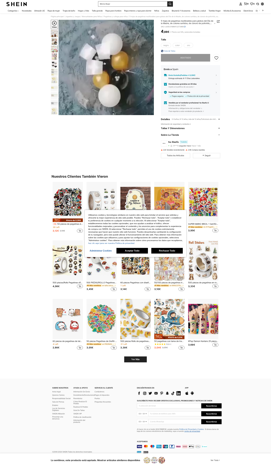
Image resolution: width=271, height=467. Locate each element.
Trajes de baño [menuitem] (69, 11)
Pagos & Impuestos (102, 395)
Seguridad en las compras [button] (179, 92)
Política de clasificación (82, 417)
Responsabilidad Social (61, 398)
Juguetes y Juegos (72, 17)
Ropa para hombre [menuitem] (113, 11)
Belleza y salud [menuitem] (199, 11)
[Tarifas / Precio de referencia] (170, 32)
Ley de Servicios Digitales (58, 409)
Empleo (55, 405)
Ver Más (135, 359)
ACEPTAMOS (142, 442)
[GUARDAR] (216, 58)
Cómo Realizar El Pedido (80, 403)
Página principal (57, 17)
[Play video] (106, 67)
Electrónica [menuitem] (248, 11)
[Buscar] (170, 4)
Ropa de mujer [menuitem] (54, 11)
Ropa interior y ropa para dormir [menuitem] (137, 11)
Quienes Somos (58, 395)
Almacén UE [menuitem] (39, 11)
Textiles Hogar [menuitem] (215, 11)
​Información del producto (79, 421)
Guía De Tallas (79, 410)
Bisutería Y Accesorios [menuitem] (181, 11)
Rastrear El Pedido (80, 407)
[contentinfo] (179, 446)
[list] (159, 393)
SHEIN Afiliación (58, 414)
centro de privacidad (192, 431)
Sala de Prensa (58, 402)
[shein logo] (16, 4)
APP (186, 388)
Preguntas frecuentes (103, 402)
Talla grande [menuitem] (97, 11)
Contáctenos (99, 392)
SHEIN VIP (77, 414)
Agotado (185, 57)
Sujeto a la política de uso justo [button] (181, 87)
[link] (246, 4)
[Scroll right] (263, 10)
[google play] (192, 395)
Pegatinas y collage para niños (116, 17)
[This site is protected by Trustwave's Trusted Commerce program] (139, 452)
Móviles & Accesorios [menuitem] (232, 11)
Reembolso (77, 398)
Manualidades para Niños (92, 17)
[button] (257, 4)
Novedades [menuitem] (26, 11)
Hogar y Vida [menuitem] (83, 11)
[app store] (187, 395)
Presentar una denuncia (57, 418)
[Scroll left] (259, 10)
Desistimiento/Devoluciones (84, 395)
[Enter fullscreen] (151, 113)
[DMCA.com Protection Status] (145, 452)
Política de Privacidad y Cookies (191, 429)
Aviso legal (56, 392)
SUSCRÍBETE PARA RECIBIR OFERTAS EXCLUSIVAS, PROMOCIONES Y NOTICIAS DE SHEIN (174, 401)
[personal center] (240, 4)
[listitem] (68, 209)
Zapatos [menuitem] (165, 11)
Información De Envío (81, 392)
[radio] (166, 45)
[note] (68, 220)
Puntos (97, 398)
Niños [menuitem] (156, 11)
